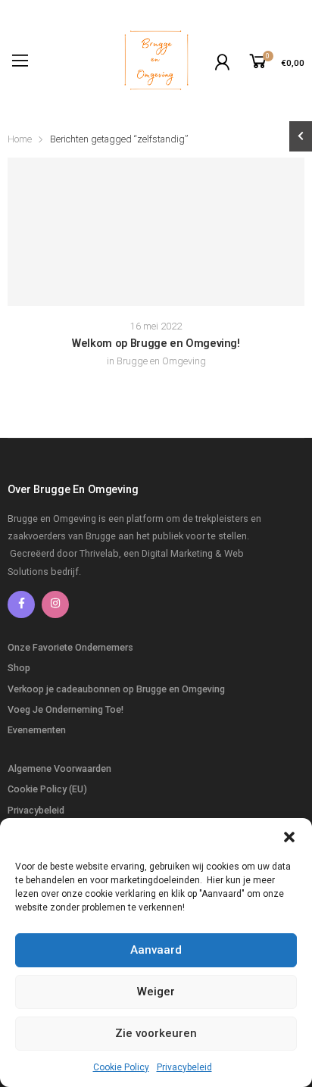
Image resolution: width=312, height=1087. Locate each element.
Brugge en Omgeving (161, 361)
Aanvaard (156, 950)
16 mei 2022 (156, 326)
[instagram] (55, 604)
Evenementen (37, 730)
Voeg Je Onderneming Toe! (65, 709)
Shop (19, 667)
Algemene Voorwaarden (59, 768)
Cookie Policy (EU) (47, 789)
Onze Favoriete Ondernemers (70, 647)
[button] (289, 837)
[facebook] (21, 604)
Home (20, 139)
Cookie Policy (121, 1067)
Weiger (156, 991)
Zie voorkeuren (156, 1033)
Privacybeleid (184, 1067)
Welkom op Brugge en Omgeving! (156, 343)
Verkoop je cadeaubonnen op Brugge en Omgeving (116, 689)
